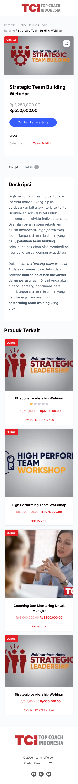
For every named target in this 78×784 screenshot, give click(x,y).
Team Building (42, 143)
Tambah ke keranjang (33, 122)
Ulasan (30, 167)
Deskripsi (12, 167)
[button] (66, 43)
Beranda (10, 25)
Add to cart (39, 520)
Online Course (27, 25)
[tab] (12, 167)
